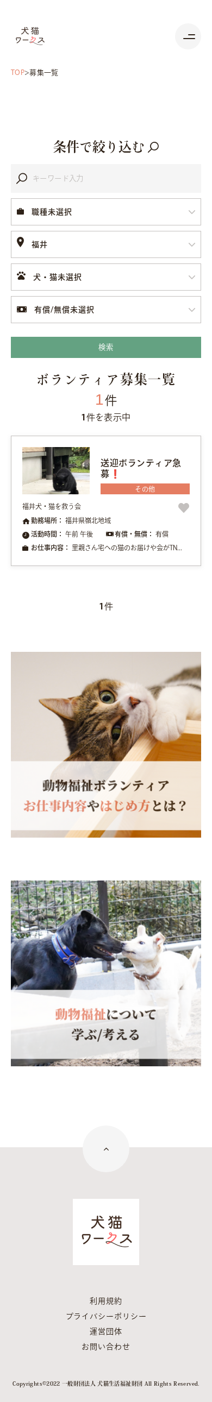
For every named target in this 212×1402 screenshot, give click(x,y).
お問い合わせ (106, 1346)
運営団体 (106, 1331)
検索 (106, 347)
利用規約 (106, 1301)
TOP (17, 72)
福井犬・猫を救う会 (51, 506)
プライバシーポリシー (106, 1316)
